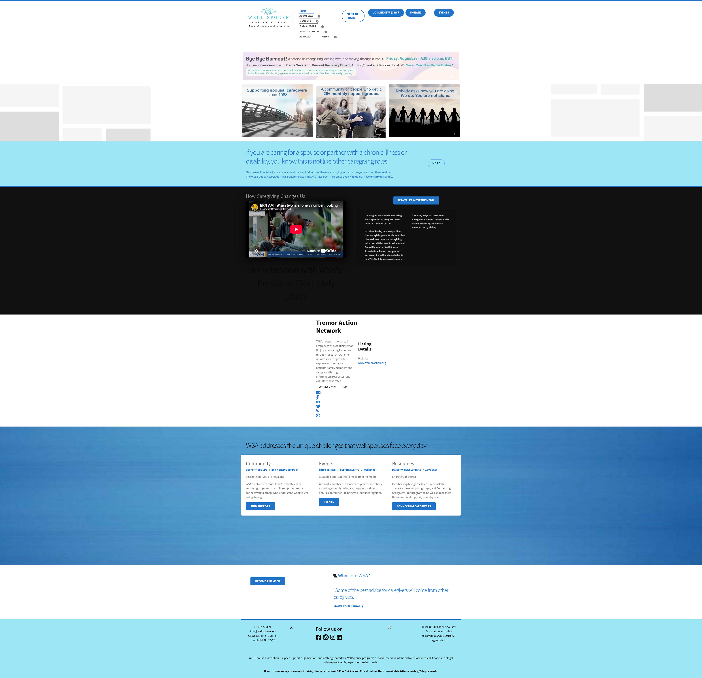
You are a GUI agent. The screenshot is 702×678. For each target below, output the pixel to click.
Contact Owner (327, 386)
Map (344, 386)
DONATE (415, 12)
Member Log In (352, 16)
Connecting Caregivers (414, 506)
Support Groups (257, 469)
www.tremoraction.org (372, 363)
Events (444, 12)
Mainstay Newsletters (406, 469)
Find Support (260, 506)
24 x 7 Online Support (285, 469)
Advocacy (431, 469)
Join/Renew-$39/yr (386, 12)
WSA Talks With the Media (416, 200)
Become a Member (267, 581)
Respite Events (350, 469)
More (436, 163)
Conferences (327, 469)
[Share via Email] (318, 392)
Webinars (369, 469)
